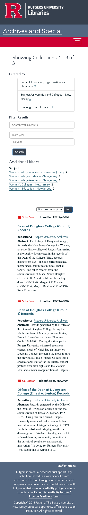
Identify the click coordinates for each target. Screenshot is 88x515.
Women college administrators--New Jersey (37, 172)
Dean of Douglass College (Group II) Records (42, 312)
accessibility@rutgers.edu (55, 488)
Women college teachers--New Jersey (33, 180)
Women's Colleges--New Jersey (29, 184)
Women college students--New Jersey (33, 176)
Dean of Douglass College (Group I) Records (43, 228)
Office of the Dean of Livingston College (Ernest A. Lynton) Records (43, 391)
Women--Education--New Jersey (30, 188)
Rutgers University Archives (51, 237)
